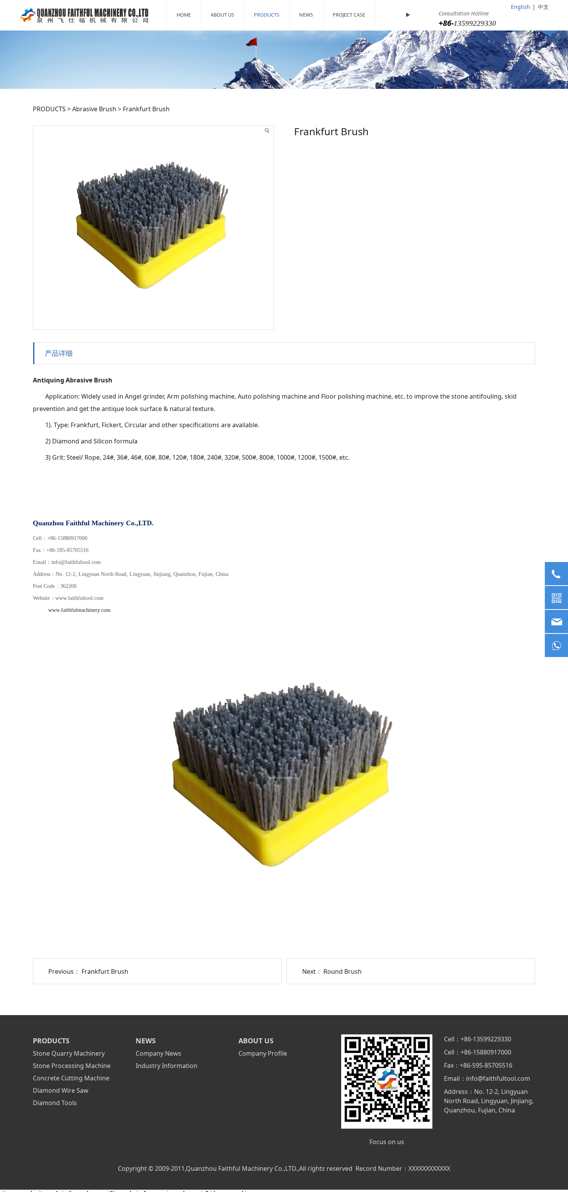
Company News (158, 1053)
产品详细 (59, 353)
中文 (543, 6)
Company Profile (262, 1053)
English (520, 6)
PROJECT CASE (349, 15)
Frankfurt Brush (105, 971)
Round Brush (342, 971)
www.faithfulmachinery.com (79, 610)
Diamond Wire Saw (60, 1090)
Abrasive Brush (94, 109)
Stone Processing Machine (72, 1065)
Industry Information (166, 1065)
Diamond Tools (55, 1103)
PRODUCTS (266, 15)
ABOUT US (222, 15)
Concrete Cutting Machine (71, 1078)
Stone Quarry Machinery (69, 1053)
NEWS (306, 15)
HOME (184, 15)
